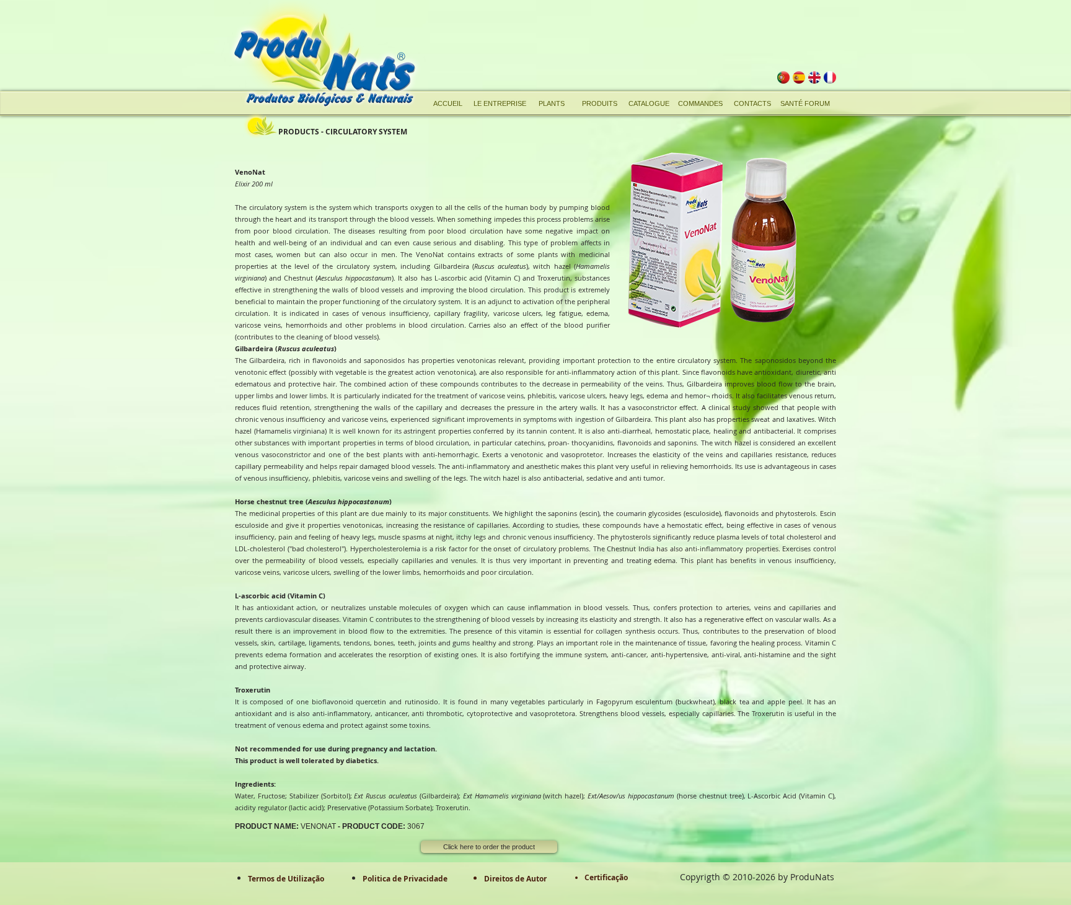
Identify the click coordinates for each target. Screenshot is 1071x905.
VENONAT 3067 (330, 826)
